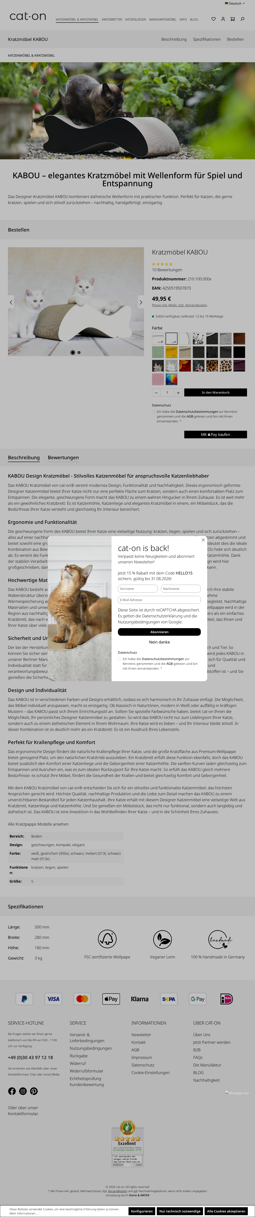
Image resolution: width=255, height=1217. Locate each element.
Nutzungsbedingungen (139, 622)
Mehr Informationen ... (24, 1213)
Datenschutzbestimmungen (163, 659)
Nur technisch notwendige (179, 1211)
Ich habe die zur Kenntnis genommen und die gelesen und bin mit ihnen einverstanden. (160, 664)
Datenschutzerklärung (162, 616)
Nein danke (159, 642)
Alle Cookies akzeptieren (226, 1211)
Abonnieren (159, 632)
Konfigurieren (142, 1211)
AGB (169, 663)
